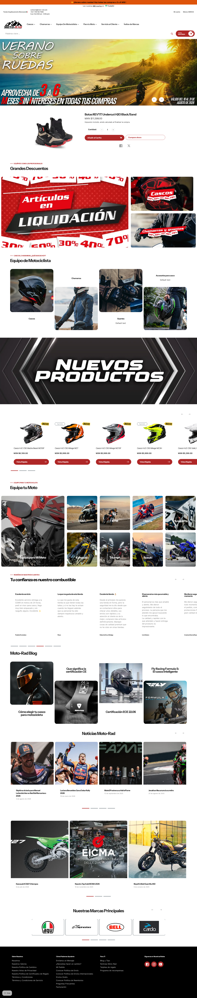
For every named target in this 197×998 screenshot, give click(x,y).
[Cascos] (31, 299)
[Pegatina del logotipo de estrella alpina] (81, 927)
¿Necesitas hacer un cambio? (68, 964)
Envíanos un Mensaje (65, 960)
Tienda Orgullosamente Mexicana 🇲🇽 (15, 12)
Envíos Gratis (61, 977)
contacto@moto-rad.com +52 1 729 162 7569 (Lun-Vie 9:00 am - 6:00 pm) (40, 12)
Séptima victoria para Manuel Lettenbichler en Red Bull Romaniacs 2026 (31, 793)
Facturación (61, 987)
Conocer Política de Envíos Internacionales (74, 974)
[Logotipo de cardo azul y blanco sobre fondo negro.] (149, 927)
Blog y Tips (105, 960)
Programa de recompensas (111, 970)
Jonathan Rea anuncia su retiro (161, 790)
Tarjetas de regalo (108, 967)
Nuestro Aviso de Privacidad (24, 970)
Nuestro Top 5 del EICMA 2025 (87, 884)
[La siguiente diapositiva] (161, 99)
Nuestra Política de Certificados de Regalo (30, 974)
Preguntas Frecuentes (65, 984)
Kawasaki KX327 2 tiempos (27, 884)
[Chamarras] (76, 299)
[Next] (189, 414)
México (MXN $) (188, 12)
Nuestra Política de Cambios (24, 967)
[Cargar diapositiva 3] (53, 100)
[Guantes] (120, 299)
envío (102, 122)
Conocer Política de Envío (67, 970)
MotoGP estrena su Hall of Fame (117, 790)
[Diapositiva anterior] (154, 99)
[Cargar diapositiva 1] (36, 100)
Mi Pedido (60, 967)
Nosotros (16, 960)
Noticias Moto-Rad (108, 964)
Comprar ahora (134, 137)
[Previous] (182, 414)
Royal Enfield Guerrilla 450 (144, 884)
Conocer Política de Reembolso (69, 980)
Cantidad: (92, 129)
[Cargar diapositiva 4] (61, 100)
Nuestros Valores (19, 964)
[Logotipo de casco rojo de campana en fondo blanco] (115, 927)
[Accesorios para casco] (165, 299)
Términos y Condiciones (22, 977)
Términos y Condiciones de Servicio (27, 980)
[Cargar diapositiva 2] (44, 100)
